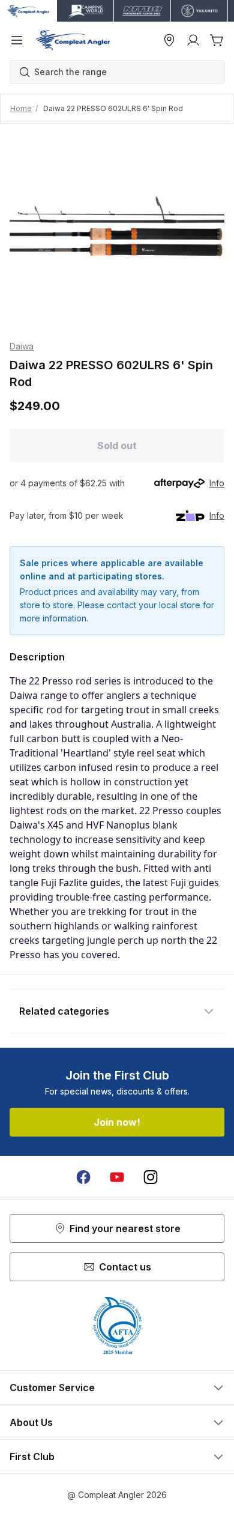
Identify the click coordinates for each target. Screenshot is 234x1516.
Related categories (64, 1011)
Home (21, 108)
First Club (32, 1457)
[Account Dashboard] (193, 40)
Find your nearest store (125, 1228)
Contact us (125, 1267)
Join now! (117, 1122)
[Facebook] (83, 1177)
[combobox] (123, 72)
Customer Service (52, 1388)
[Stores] (169, 40)
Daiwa (22, 346)
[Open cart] (217, 40)
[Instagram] (150, 1177)
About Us (31, 1422)
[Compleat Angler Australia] (73, 40)
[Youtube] (117, 1177)
